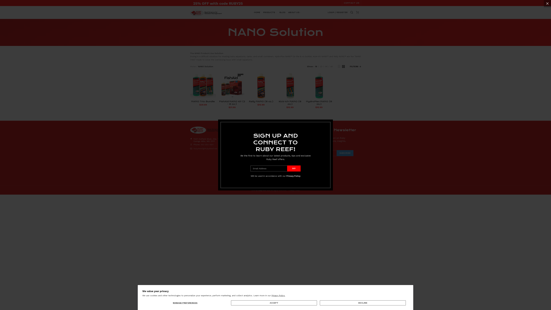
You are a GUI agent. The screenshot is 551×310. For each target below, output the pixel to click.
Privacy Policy (293, 176)
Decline (362, 303)
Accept (274, 303)
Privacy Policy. (278, 295)
